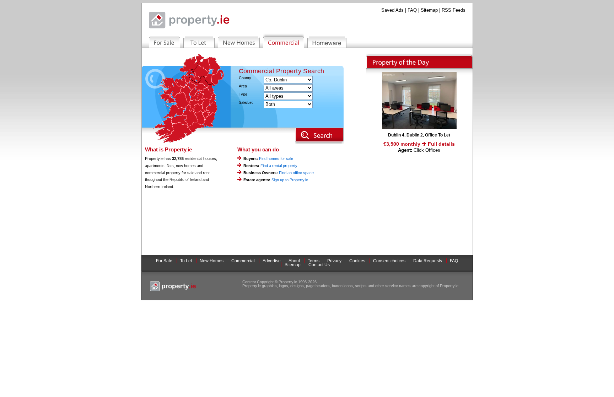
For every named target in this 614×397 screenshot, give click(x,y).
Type (243, 94)
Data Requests (427, 260)
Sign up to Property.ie (289, 180)
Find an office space (296, 173)
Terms (313, 260)
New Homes (211, 260)
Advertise (272, 260)
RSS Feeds (453, 10)
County (245, 78)
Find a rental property (278, 165)
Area (243, 86)
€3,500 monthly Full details (419, 144)
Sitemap (429, 10)
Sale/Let (246, 102)
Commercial (243, 260)
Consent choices (389, 260)
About (294, 260)
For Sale (164, 260)
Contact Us (319, 264)
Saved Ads (392, 10)
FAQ (412, 10)
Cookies (357, 260)
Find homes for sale (276, 158)
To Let (186, 260)
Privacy (334, 260)
